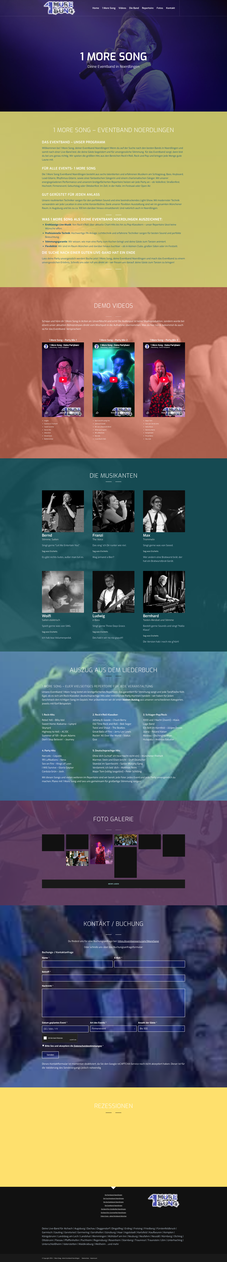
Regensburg (100, 1240)
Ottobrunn (47, 1240)
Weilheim (100, 1244)
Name (45, 957)
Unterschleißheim (51, 1244)
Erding (128, 1228)
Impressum (93, 1258)
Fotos (160, 8)
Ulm (163, 1240)
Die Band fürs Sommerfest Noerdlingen (113, 1213)
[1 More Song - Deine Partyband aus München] (164, 1201)
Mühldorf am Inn (117, 1236)
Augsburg (79, 1228)
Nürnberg (167, 1236)
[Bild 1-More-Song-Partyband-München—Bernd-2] (78, 859)
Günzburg (110, 1232)
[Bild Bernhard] (175, 846)
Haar (120, 1232)
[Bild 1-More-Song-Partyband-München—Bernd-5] (78, 842)
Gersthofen (97, 1232)
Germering (83, 1232)
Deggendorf (103, 1228)
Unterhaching (174, 1240)
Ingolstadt (130, 1232)
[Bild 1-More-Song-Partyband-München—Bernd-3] (151, 842)
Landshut (85, 1236)
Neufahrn (145, 1236)
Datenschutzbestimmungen (87, 1046)
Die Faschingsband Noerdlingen (113, 1198)
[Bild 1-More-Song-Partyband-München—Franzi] (102, 850)
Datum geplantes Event (54, 1022)
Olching (178, 1236)
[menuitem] (96, 8)
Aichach (68, 1228)
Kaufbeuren (155, 1232)
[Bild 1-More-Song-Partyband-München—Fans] (126, 840)
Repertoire (148, 8)
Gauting (58, 1232)
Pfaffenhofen (72, 1240)
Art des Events (98, 1022)
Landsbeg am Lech (68, 1236)
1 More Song (109, 8)
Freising (138, 1228)
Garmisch (47, 1232)
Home (95, 8)
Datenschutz (85, 1258)
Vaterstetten (70, 1244)
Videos (122, 8)
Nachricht (47, 986)
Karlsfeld (142, 1232)
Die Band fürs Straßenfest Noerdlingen (113, 1209)
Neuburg (133, 1236)
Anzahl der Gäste (147, 1022)
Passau (59, 1240)
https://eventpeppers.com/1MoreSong (138, 941)
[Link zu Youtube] (183, 8)
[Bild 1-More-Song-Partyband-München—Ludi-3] (54, 843)
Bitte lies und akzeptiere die (74, 1046)
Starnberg (127, 1240)
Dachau (91, 1228)
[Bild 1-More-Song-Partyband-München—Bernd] (126, 863)
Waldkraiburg (86, 1244)
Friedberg (149, 1228)
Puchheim (86, 1240)
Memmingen (99, 1236)
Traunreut (140, 1240)
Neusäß (156, 1236)
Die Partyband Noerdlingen (113, 1195)
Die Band (134, 8)
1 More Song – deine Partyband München (113, 1216)
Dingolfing (117, 1228)
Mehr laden (113, 884)
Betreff (46, 971)
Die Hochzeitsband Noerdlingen (113, 1202)
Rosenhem (114, 1240)
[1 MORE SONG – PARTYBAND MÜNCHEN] (59, 8)
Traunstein (153, 1240)
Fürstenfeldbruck (166, 1228)
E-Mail (118, 957)
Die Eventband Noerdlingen (113, 1206)
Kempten (168, 1232)
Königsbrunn (49, 1236)
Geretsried (70, 1232)
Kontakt (170, 8)
